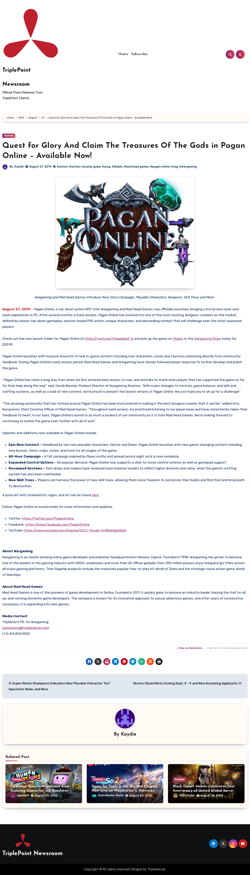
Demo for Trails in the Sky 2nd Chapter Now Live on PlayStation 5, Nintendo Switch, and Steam (124, 791)
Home (123, 54)
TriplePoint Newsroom (32, 854)
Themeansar (156, 869)
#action (62, 166)
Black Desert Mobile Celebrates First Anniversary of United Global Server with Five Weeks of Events (204, 791)
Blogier (137, 869)
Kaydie (19, 166)
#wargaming (188, 166)
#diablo (117, 166)
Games (9, 135)
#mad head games (136, 166)
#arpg (106, 166)
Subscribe (139, 54)
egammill (23, 795)
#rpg (174, 166)
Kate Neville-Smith (111, 795)
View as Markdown (189, 648)
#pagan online (160, 166)
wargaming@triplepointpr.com (25, 628)
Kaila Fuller (187, 795)
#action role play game (85, 166)
